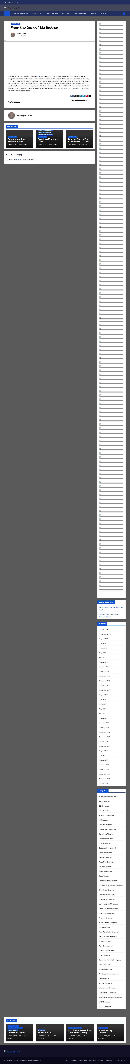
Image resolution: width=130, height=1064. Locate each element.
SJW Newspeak (104, 955)
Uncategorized (15, 23)
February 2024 (104, 667)
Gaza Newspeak (104, 876)
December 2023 (104, 676)
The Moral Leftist (16, 1032)
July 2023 (102, 699)
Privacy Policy (37, 13)
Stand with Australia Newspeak (110, 960)
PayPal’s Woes (14, 102)
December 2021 (104, 774)
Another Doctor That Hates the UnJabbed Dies (78, 141)
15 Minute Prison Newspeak (45, 130)
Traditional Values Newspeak (109, 974)
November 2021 (104, 779)
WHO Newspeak (104, 1002)
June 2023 (102, 704)
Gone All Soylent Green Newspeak (111, 885)
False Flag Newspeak (106, 862)
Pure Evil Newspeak (106, 946)
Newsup (30, 1060)
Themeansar (37, 1060)
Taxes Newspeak (105, 965)
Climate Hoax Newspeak (107, 829)
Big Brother (22, 33)
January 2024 (104, 671)
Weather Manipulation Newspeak (110, 997)
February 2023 (104, 723)
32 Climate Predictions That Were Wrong (79, 1031)
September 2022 (105, 746)
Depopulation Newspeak (44, 132)
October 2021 (103, 783)
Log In (93, 13)
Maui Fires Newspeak (106, 913)
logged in (18, 159)
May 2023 (102, 709)
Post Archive (52, 13)
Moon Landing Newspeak (108, 923)
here (40, 76)
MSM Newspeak (104, 927)
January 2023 (104, 727)
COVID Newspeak (105, 843)
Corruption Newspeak (106, 839)
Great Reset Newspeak (107, 890)
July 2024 (102, 643)
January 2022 (104, 769)
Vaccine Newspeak (105, 983)
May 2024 (102, 653)
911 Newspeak (104, 811)
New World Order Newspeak (45, 134)
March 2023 (103, 718)
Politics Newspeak (105, 941)
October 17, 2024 (106, 1036)
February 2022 (104, 765)
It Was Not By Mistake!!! (105, 1031)
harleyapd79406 (104, 614)
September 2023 (105, 690)
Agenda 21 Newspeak (106, 815)
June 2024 (103, 648)
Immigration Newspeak (107, 895)
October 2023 (104, 685)
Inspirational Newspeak (107, 899)
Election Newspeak (105, 857)
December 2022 (104, 732)
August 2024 (103, 639)
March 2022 (103, 760)
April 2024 (102, 657)
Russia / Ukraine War (106, 951)
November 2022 (104, 737)
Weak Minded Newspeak (107, 992)
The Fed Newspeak (105, 969)
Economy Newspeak (106, 853)
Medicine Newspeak (106, 918)
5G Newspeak (104, 806)
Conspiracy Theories (106, 834)
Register (103, 13)
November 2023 (104, 681)
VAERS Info (66, 13)
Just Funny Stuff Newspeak (108, 904)
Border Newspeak (105, 825)
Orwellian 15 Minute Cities (48, 140)
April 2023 (102, 713)
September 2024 (105, 634)
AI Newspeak (103, 820)
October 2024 (104, 629)
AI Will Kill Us (44, 1032)
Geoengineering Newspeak (108, 881)
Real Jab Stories (80, 13)
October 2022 (104, 741)
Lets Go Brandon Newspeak (109, 909)
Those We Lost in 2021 (80, 100)
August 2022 (103, 751)
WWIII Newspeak (105, 1006)
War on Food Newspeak (107, 988)
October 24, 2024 (15, 1036)
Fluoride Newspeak (105, 871)
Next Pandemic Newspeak (108, 937)
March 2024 (103, 662)
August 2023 (103, 695)
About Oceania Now (20, 13)
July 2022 (102, 755)
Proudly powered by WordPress (13, 1060)
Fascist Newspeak (105, 867)
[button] (121, 14)
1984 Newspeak (104, 801)
